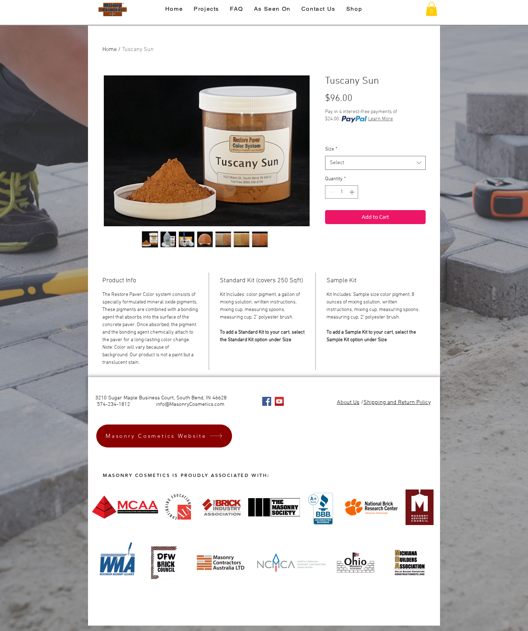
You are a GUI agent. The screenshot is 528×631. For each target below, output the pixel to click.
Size (331, 149)
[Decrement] (330, 192)
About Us (348, 402)
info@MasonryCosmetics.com (190, 404)
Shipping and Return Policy (397, 402)
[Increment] (352, 192)
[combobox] (375, 163)
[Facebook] (266, 401)
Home (109, 49)
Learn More (380, 119)
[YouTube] (279, 401)
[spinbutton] (341, 192)
